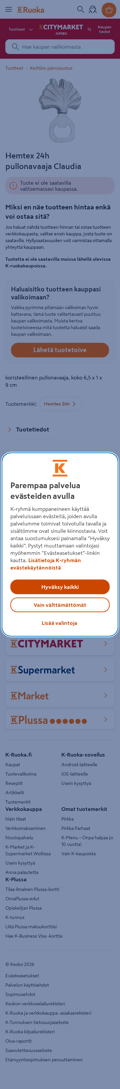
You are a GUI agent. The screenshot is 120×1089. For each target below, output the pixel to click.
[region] (60, 544)
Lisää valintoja (59, 623)
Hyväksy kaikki (60, 587)
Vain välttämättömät (60, 605)
